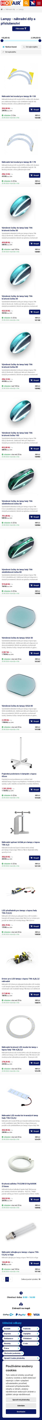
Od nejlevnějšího (31, 47)
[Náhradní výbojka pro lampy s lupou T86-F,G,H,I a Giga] (21, 1232)
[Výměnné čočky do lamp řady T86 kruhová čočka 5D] (21, 207)
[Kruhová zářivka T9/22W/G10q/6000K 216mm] (21, 1163)
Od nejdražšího (10, 52)
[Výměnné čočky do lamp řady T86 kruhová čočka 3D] (21, 276)
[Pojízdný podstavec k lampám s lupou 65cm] (21, 753)
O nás (25, 1343)
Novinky (7, 1343)
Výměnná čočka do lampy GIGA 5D (17, 638)
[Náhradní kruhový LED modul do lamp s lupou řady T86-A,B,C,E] (21, 1027)
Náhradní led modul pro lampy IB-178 (19, 162)
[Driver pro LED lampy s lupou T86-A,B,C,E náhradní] (21, 958)
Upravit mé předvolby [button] (21, 1400)
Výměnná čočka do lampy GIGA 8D (17, 706)
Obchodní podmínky (12, 1353)
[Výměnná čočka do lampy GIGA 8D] (21, 685)
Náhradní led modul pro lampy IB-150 (19, 96)
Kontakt (7, 1329)
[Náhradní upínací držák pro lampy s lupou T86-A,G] (21, 822)
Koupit (36, 110)
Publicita (26, 1329)
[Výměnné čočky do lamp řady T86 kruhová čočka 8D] (21, 344)
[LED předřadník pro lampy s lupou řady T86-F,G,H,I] (21, 890)
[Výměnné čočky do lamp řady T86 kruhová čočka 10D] (21, 412)
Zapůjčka (27, 1334)
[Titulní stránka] (11, 3)
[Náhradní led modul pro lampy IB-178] (21, 142)
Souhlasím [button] (21, 1412)
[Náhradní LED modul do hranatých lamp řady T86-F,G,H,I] (21, 1095)
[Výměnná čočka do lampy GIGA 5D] (21, 617)
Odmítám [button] (21, 1406)
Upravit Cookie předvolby (14, 1358)
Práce (6, 1348)
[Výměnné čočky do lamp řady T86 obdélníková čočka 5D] (21, 481)
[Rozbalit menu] (39, 3)
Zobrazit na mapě (21, 1308)
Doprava (7, 1334)
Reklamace (8, 1338)
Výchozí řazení (11, 47)
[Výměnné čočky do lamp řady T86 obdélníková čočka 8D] (21, 549)
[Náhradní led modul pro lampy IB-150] (21, 76)
